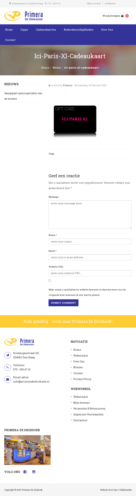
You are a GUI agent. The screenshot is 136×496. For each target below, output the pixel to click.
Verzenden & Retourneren (89, 408)
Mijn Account (94, 3)
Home (9, 29)
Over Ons (107, 29)
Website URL (56, 266)
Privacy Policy (82, 379)
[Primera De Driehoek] (23, 16)
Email (52, 250)
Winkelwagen (111, 15)
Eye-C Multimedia (123, 489)
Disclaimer (80, 420)
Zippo (24, 29)
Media (57, 67)
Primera (67, 85)
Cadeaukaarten (46, 29)
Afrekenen (110, 3)
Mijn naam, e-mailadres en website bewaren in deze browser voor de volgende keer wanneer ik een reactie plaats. (87, 292)
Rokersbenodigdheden (79, 29)
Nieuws (78, 367)
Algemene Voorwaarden (88, 414)
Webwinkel (80, 355)
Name (53, 235)
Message (53, 196)
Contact (10, 40)
